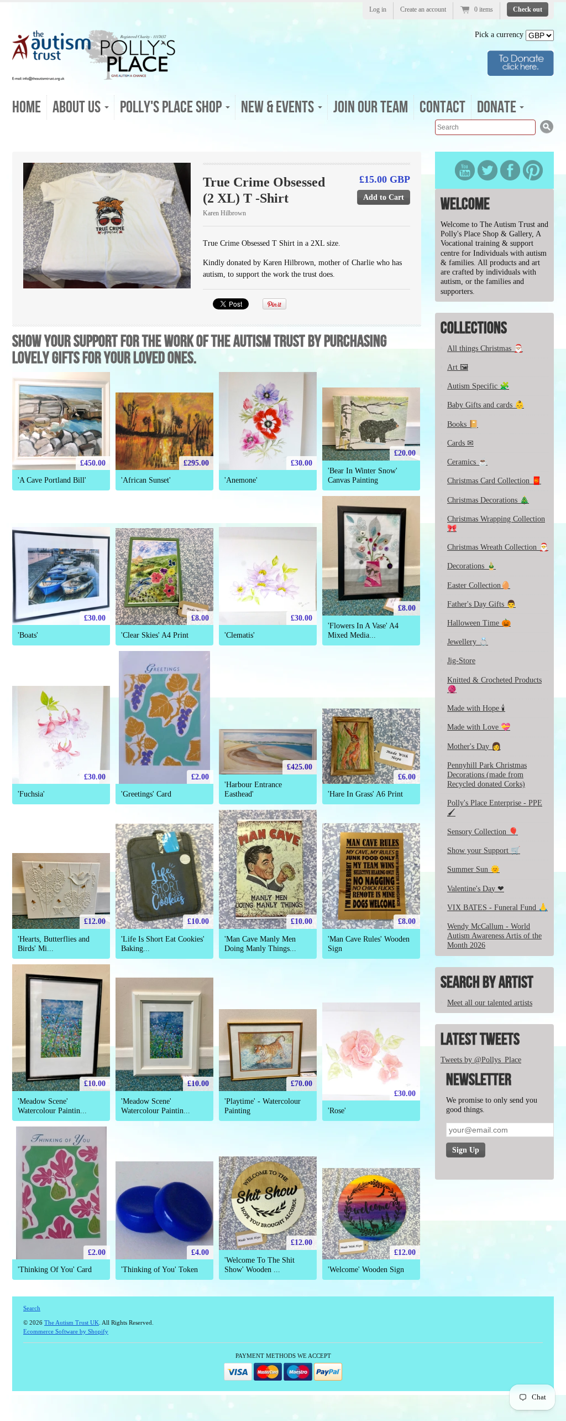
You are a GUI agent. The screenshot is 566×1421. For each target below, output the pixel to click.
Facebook (510, 170)
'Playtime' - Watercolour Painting (262, 1106)
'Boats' (28, 635)
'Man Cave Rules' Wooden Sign (369, 944)
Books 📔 (462, 424)
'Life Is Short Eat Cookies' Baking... (163, 944)
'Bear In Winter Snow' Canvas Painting (362, 475)
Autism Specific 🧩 (478, 386)
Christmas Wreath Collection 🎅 (497, 547)
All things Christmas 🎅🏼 (485, 348)
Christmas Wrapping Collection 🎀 (496, 524)
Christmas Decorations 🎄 (488, 500)
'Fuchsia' (31, 794)
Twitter (487, 170)
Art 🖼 (457, 367)
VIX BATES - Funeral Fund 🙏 (497, 907)
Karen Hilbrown (224, 213)
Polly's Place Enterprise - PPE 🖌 (494, 808)
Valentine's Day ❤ (475, 889)
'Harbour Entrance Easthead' (253, 789)
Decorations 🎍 (471, 566)
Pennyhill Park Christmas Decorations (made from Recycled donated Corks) (487, 774)
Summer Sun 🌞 (473, 869)
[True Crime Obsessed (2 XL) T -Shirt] (107, 225)
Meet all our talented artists (489, 1003)
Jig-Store (461, 661)
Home (26, 107)
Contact (442, 107)
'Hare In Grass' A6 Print (365, 794)
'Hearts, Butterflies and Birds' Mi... (54, 944)
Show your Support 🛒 (483, 850)
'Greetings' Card (146, 794)
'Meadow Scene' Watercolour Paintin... (52, 1106)
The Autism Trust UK (71, 1322)
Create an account (423, 9)
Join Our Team (370, 107)
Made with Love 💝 (478, 727)
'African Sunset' (146, 480)
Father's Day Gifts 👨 (481, 604)
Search (31, 1308)
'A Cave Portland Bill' (52, 480)
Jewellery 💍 (467, 642)
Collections (474, 328)
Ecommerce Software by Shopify (65, 1331)
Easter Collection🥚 (478, 585)
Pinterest (533, 170)
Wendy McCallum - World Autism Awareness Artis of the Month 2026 (494, 935)
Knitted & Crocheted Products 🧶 (494, 685)
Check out (527, 9)
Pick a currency (500, 34)
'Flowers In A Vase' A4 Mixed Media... (363, 630)
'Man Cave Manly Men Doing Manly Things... (260, 944)
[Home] (94, 77)
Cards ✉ (460, 443)
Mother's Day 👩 (474, 746)
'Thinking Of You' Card (55, 1269)
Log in (377, 9)
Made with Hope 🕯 (476, 708)
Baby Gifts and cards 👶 (485, 405)
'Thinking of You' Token (159, 1269)
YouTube (465, 170)
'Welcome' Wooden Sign (366, 1269)
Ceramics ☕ (467, 462)
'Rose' (337, 1111)
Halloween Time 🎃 (479, 623)
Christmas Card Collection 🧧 (494, 481)
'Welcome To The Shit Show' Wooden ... (259, 1265)
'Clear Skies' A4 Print (154, 635)
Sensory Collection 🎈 (482, 832)
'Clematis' (239, 635)
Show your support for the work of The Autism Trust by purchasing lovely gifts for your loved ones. (199, 350)
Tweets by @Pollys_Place (481, 1060)
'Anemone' (241, 480)
